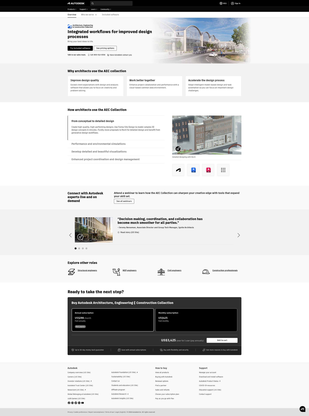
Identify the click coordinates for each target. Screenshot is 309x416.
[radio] (113, 320)
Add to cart (222, 340)
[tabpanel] (206, 148)
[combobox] (111, 3)
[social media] (76, 402)
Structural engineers (87, 270)
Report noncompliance (96, 412)
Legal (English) (120, 412)
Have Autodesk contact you (121, 55)
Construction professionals (225, 270)
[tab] (116, 128)
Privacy (70, 412)
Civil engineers (174, 270)
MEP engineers (129, 270)
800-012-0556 (99, 55)
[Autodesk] (76, 3)
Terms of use (109, 412)
